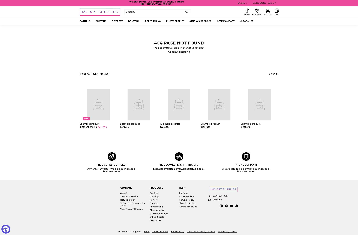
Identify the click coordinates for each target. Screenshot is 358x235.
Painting (85, 21)
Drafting (134, 21)
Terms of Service (129, 196)
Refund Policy (186, 199)
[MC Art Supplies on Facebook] (226, 206)
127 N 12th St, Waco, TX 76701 (132, 204)
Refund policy (127, 199)
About (123, 193)
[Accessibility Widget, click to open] (5, 229)
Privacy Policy (186, 196)
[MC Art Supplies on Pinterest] (236, 206)
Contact (183, 193)
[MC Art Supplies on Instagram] (221, 206)
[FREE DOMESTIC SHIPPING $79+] (179, 156)
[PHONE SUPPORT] (246, 156)
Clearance (246, 21)
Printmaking (153, 21)
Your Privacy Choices (131, 209)
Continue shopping (179, 51)
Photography (175, 21)
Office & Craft (226, 21)
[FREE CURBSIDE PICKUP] (112, 156)
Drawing (101, 21)
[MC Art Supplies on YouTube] (231, 206)
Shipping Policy (187, 203)
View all (273, 74)
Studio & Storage (200, 21)
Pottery (117, 21)
